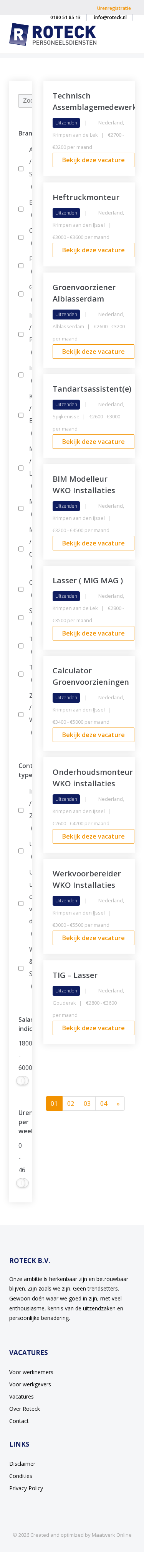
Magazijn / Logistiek (29, 467)
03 (87, 1103)
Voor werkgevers (30, 1384)
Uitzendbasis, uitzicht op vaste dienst (29, 902)
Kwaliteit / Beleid (29, 414)
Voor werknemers (31, 1372)
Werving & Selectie (29, 967)
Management (29, 507)
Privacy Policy (26, 1488)
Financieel (29, 265)
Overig (29, 588)
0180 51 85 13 (65, 17)
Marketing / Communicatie (29, 548)
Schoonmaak (29, 617)
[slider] (20, 1080)
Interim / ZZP (29, 809)
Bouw (29, 208)
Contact (19, 1421)
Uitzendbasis (29, 850)
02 (70, 1103)
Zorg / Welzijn (29, 713)
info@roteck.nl (110, 17)
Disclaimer (22, 1463)
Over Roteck (24, 1408)
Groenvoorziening (29, 293)
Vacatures (21, 1396)
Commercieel (29, 236)
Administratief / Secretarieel (29, 167)
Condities (20, 1475)
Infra (29, 374)
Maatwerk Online (112, 1534)
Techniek (29, 645)
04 (103, 1103)
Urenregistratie (114, 8)
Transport (29, 673)
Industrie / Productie (29, 333)
